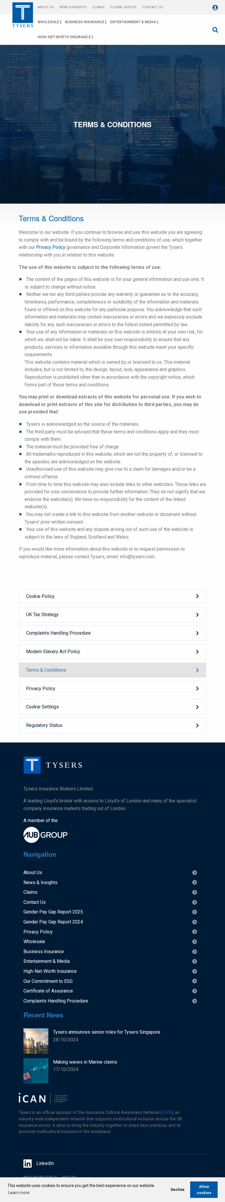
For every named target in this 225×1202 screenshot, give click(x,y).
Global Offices (123, 7)
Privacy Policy (50, 247)
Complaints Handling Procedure (58, 633)
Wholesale (48, 22)
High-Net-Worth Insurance (64, 37)
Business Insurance (84, 22)
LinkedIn (45, 1163)
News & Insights (72, 7)
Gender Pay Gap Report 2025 (53, 912)
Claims (98, 7)
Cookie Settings (42, 707)
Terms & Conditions (46, 670)
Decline (178, 1189)
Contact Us (152, 7)
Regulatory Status (44, 725)
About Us (46, 7)
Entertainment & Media (133, 22)
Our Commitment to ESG (48, 981)
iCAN (166, 1112)
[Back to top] (52, 772)
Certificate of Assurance (48, 991)
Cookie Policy (40, 596)
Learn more (19, 1192)
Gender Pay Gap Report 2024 (53, 922)
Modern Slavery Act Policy (53, 651)
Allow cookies (204, 1189)
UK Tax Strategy (42, 614)
